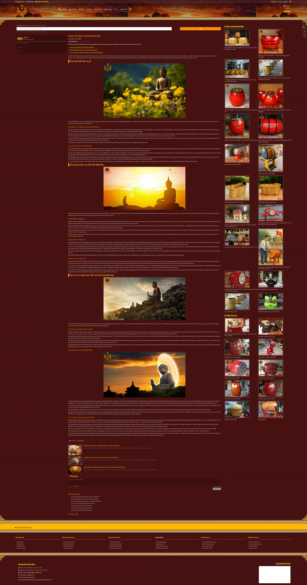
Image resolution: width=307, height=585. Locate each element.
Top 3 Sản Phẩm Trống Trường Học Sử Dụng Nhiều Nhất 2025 (86, 52)
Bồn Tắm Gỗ (33, 31)
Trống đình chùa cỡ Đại (231, 419)
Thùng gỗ (43, 31)
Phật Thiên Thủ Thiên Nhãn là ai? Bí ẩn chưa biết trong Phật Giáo (104, 467)
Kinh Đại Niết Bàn (80, 440)
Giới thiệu (273, 2)
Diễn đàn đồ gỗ (29, 2)
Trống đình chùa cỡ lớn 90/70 (232, 378)
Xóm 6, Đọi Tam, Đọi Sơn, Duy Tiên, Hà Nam (36, 570)
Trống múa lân (20, 544)
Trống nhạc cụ (20, 542)
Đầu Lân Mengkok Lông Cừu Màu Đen (268, 289)
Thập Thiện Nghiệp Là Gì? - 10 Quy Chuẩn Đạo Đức (84, 50)
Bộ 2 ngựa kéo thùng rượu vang (266, 336)
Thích (69, 39)
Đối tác (285, 2)
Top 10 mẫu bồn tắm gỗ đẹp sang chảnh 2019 (82, 503)
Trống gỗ (28, 31)
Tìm (200, 29)
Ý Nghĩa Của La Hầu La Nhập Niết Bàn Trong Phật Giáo (101, 446)
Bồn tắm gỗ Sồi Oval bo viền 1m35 (267, 202)
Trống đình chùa (21, 546)
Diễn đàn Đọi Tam (19, 2)
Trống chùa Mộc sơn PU (231, 311)
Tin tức (280, 2)
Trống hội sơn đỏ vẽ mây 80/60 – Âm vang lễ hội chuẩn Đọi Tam (241, 140)
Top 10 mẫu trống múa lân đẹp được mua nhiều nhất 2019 (86, 501)
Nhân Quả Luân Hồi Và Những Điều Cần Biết (82, 47)
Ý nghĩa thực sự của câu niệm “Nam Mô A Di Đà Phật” (100, 457)
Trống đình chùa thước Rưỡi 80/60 (267, 357)
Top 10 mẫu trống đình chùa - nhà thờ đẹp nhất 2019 (84, 499)
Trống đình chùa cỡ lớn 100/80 (232, 398)
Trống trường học (21, 548)
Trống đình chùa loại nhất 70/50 (266, 173)
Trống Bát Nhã (262, 419)
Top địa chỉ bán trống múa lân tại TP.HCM (81, 508)
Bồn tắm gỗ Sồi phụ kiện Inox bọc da (234, 202)
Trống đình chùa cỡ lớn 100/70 (266, 378)
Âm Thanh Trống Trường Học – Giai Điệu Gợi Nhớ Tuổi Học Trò (241, 247)
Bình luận (76, 39)
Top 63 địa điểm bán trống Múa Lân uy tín (81, 510)
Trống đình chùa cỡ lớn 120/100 (266, 398)
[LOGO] (21, 9)
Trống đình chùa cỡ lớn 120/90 (232, 357)
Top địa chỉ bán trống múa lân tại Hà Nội (81, 505)
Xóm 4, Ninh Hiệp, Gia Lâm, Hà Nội (33, 567)
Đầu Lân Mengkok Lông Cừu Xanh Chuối (268, 311)
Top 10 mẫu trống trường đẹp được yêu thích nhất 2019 (85, 496)
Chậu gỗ (39, 31)
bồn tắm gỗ (160, 537)
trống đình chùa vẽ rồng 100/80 (233, 164)
